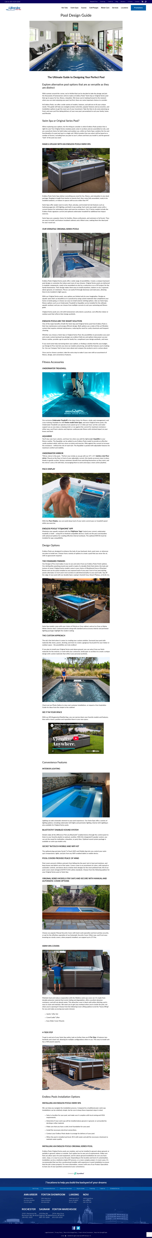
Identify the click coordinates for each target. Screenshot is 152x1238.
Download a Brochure (49, 1188)
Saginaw (44, 1209)
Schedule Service (114, 1188)
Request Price (93, 1)
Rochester (29, 1209)
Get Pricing (35, 1188)
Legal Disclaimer (49, 1232)
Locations (124, 8)
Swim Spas (74, 8)
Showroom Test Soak (66, 1188)
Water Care (105, 8)
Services (115, 8)
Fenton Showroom (53, 1194)
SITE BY (63, 1236)
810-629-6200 (15, 2)
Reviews (123, 1)
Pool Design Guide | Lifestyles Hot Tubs (13, 8)
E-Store (130, 1)
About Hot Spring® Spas (100, 1232)
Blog (117, 1)
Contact (137, 1)
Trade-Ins (110, 1)
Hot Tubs (65, 8)
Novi (86, 1194)
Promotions (138, 8)
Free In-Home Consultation (86, 1232)
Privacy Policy (59, 1232)
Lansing (74, 1194)
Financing (102, 1)
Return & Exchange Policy (70, 1232)
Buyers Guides (80, 1188)
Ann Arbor (30, 1194)
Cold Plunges (93, 8)
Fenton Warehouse (64, 1209)
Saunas (83, 8)
